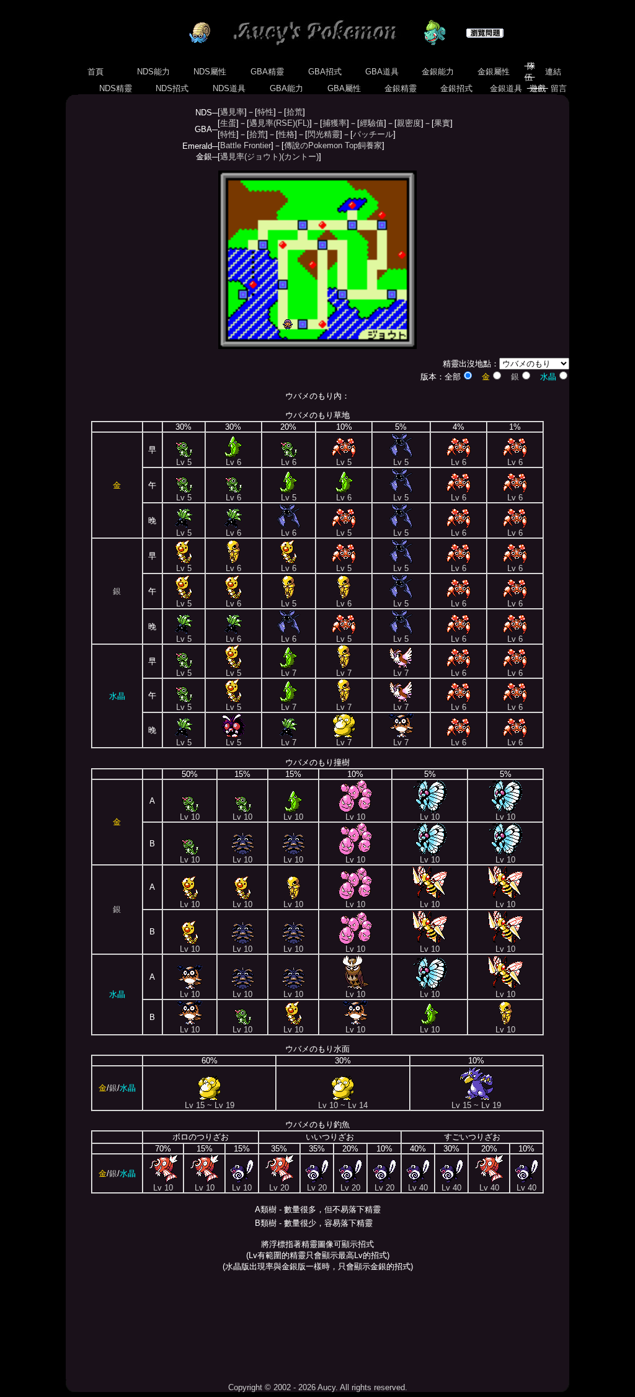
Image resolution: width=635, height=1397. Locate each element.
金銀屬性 (493, 71)
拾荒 (294, 112)
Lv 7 (288, 673)
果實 (442, 123)
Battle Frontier (245, 145)
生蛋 (228, 123)
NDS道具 (229, 88)
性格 (286, 134)
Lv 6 (233, 462)
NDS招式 (172, 88)
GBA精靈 (267, 71)
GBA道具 (382, 71)
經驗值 (372, 123)
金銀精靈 (400, 88)
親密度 (409, 123)
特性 (265, 112)
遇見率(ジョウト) (251, 156)
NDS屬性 (210, 71)
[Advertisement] (317, 1327)
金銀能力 (437, 71)
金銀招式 (456, 88)
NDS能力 (153, 71)
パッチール (373, 134)
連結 (553, 71)
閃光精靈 (324, 134)
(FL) (302, 123)
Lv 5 (184, 462)
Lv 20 (279, 1187)
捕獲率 (334, 123)
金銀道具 (506, 88)
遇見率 (232, 112)
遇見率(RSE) (272, 123)
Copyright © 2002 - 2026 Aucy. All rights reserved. (317, 1387)
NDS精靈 (116, 88)
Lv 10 (190, 817)
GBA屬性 (344, 88)
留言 (558, 88)
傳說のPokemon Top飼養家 (333, 145)
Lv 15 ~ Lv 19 (209, 1105)
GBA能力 (286, 88)
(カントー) (300, 156)
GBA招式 (325, 71)
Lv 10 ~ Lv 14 (343, 1105)
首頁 (95, 71)
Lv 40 (418, 1187)
